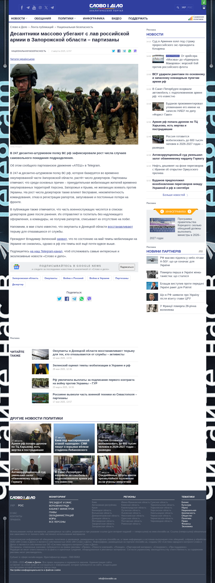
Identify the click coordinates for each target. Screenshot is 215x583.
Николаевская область (132, 515)
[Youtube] (34, 8)
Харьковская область (161, 507)
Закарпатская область (103, 523)
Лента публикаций (42, 27)
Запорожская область (25, 278)
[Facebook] (22, 8)
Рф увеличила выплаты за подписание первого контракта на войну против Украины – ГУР (93, 383)
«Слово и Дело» (33, 562)
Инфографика (94, 18)
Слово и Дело (18, 27)
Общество (187, 515)
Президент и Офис (60, 502)
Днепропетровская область (105, 515)
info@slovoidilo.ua (107, 578)
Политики (65, 18)
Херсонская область (160, 510)
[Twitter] (46, 8)
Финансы (186, 523)
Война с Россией (73, 278)
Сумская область (159, 502)
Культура (186, 505)
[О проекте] (203, 2)
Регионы (130, 496)
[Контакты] (203, 7)
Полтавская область (131, 521)
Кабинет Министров (61, 509)
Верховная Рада (59, 506)
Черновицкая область (161, 521)
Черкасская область (160, 515)
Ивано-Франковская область (135, 502)
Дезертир (18, 284)
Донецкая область (101, 518)
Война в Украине (99, 278)
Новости (18, 18)
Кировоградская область (133, 507)
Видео (116, 18)
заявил (62, 239)
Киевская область (130, 505)
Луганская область (130, 510)
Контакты (16, 516)
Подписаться (127, 267)
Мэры (52, 518)
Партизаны (121, 278)
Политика (186, 518)
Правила (15, 519)
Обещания (42, 18)
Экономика (187, 526)
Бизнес (185, 502)
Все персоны (57, 522)
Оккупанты (51, 278)
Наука (185, 507)
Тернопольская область (162, 505)
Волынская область (102, 513)
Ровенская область (131, 523)
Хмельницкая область (161, 513)
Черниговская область (161, 518)
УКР (184, 7)
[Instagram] (40, 8)
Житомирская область (103, 521)
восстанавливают (120, 226)
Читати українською (22, 59)
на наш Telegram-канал (46, 251)
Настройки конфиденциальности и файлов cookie (35, 570)
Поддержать (138, 18)
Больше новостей (174, 194)
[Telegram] (28, 8)
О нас (13, 513)
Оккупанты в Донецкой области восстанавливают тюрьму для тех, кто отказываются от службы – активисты (94, 354)
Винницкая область (101, 510)
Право (185, 521)
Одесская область (130, 518)
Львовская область (131, 513)
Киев (94, 502)
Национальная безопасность (75, 27)
